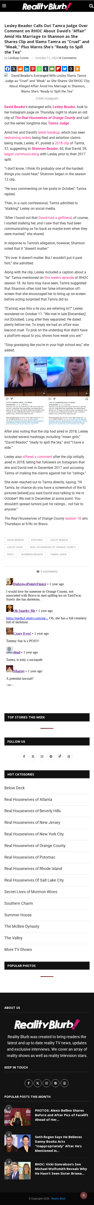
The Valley (13, 938)
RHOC (10, 554)
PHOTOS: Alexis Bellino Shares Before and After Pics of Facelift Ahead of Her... (61, 1115)
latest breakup (49, 132)
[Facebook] (7, 69)
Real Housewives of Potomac (29, 857)
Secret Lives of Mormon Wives (30, 891)
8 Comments (68, 58)
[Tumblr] (45, 69)
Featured (37, 540)
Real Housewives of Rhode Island (33, 868)
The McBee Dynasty (21, 926)
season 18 (73, 518)
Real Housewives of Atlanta (28, 799)
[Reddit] (20, 69)
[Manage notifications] (83, 1195)
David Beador (15, 540)
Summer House (18, 915)
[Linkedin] (26, 69)
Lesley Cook (15, 547)
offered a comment (37, 457)
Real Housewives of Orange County (53, 547)
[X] (14, 69)
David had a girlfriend (55, 218)
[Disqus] (47, 631)
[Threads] (71, 69)
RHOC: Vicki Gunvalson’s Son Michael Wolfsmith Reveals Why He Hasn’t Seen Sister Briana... (61, 1168)
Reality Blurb (58, 1198)
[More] (77, 69)
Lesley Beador (59, 540)
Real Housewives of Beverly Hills (32, 811)
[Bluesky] (64, 69)
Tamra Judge (58, 554)
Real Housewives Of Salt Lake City (34, 880)
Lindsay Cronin (18, 58)
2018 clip (62, 143)
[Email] (52, 69)
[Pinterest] (33, 69)
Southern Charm (18, 903)
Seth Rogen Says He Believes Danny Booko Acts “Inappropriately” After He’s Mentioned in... (58, 1144)
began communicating (21, 154)
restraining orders (17, 138)
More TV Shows (18, 949)
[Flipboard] (58, 69)
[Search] (89, 6)
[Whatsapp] (39, 69)
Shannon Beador (32, 554)
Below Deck (14, 788)
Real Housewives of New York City (34, 834)
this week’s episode (59, 278)
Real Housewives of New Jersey (32, 822)
